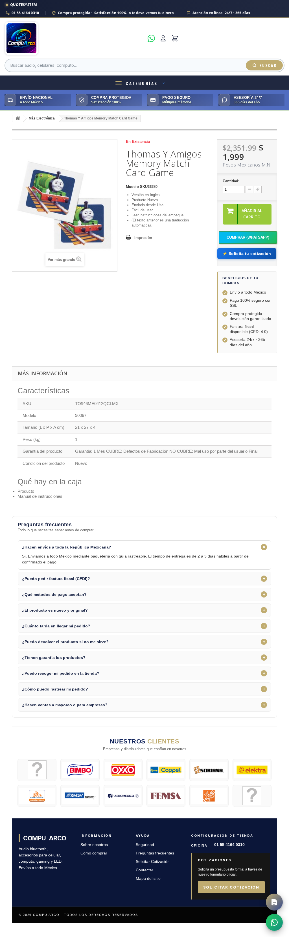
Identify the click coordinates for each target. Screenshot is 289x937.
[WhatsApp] (151, 38)
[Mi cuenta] (163, 38)
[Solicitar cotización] (274, 902)
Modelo (132, 187)
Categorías (142, 83)
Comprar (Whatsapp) (248, 237)
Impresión (143, 238)
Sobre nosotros (94, 845)
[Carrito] (175, 38)
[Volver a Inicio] (17, 118)
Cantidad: (231, 181)
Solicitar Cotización (153, 862)
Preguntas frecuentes (155, 853)
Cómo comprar (93, 853)
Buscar (268, 65)
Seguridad (145, 845)
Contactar (144, 870)
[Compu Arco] (74, 38)
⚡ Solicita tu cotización (246, 253)
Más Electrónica (42, 118)
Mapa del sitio (148, 878)
